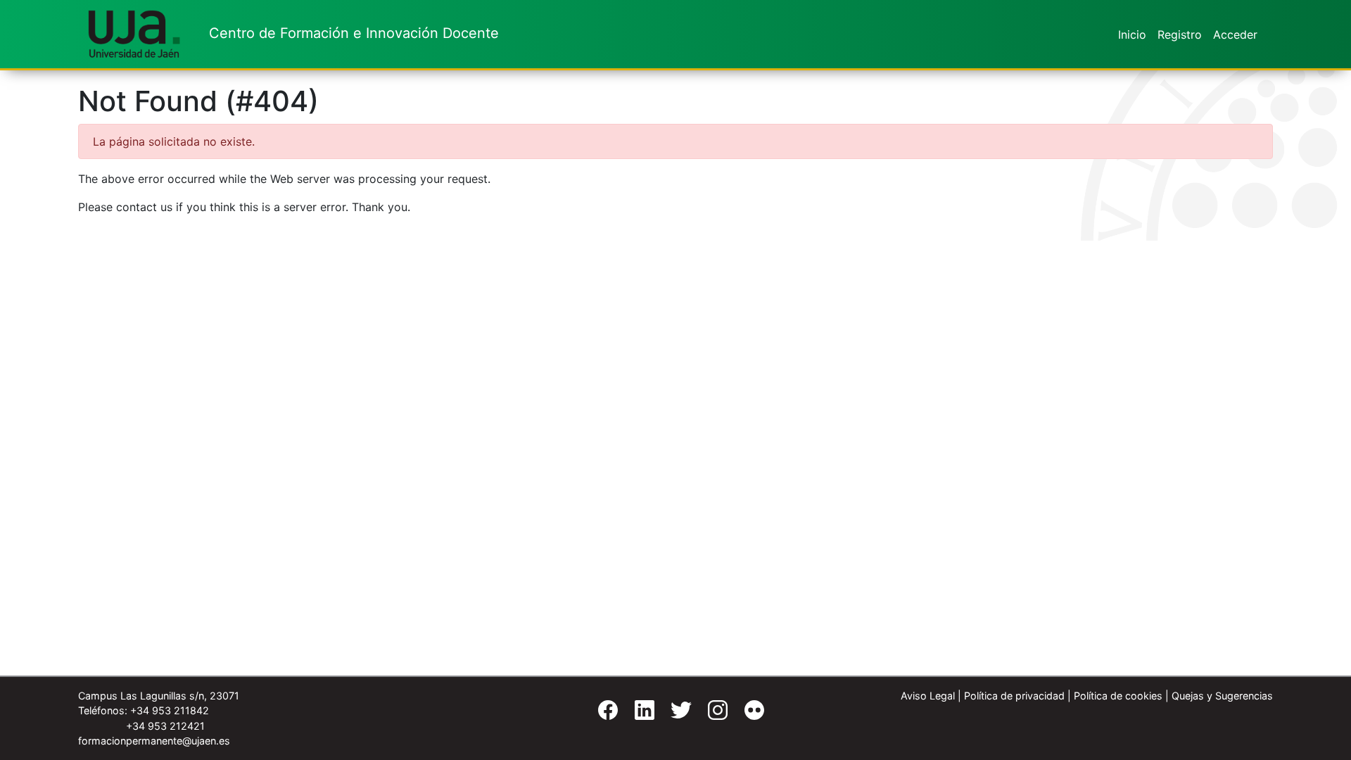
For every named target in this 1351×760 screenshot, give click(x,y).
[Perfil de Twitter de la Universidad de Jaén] (675, 714)
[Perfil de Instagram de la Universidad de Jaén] (712, 714)
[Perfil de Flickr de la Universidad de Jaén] (749, 714)
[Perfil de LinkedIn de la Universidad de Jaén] (639, 714)
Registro (1179, 34)
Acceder (1235, 34)
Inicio (1132, 34)
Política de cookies (1118, 696)
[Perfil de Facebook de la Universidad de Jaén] (602, 714)
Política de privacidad (1014, 696)
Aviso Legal (928, 696)
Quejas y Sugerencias (1222, 696)
